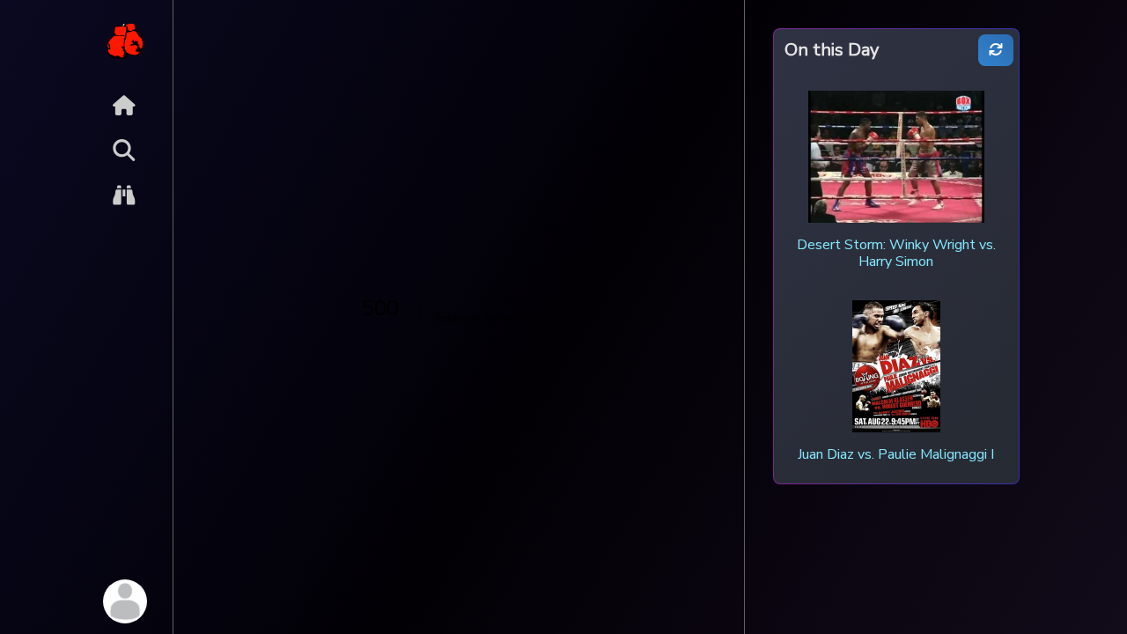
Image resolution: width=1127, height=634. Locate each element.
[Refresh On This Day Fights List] (995, 50)
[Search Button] (124, 150)
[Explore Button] (124, 195)
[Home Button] (124, 105)
